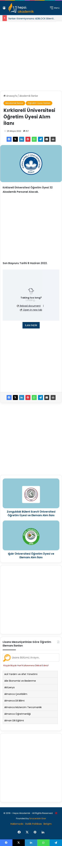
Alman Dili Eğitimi (14, 720)
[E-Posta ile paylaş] (46, 139)
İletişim (47, 823)
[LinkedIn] (21, 139)
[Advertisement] (31, 55)
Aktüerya (9, 687)
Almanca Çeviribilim (15, 694)
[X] (15, 139)
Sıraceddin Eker (37, 818)
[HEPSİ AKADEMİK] (21, 8)
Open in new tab (32, 309)
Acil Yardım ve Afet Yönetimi (20, 674)
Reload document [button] (30, 305)
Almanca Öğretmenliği (17, 714)
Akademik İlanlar (28, 96)
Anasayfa (11, 96)
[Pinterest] (27, 139)
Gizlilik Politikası (33, 823)
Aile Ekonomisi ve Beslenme (20, 680)
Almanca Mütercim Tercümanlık (23, 707)
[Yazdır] (53, 139)
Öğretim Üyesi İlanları (39, 103)
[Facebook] (9, 139)
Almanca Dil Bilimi (14, 700)
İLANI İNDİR (31, 325)
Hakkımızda (16, 823)
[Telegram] (40, 139)
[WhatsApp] (34, 139)
